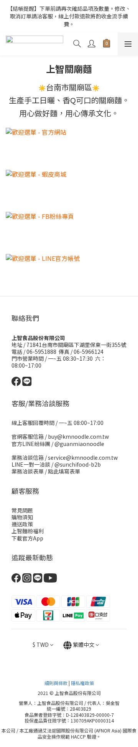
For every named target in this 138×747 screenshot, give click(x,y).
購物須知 (22, 517)
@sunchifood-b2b (77, 464)
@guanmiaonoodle (79, 444)
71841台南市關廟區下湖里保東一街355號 (76, 344)
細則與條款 (55, 683)
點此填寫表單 (64, 471)
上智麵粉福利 (28, 531)
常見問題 (22, 510)
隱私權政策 (82, 683)
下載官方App (27, 538)
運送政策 (22, 524)
